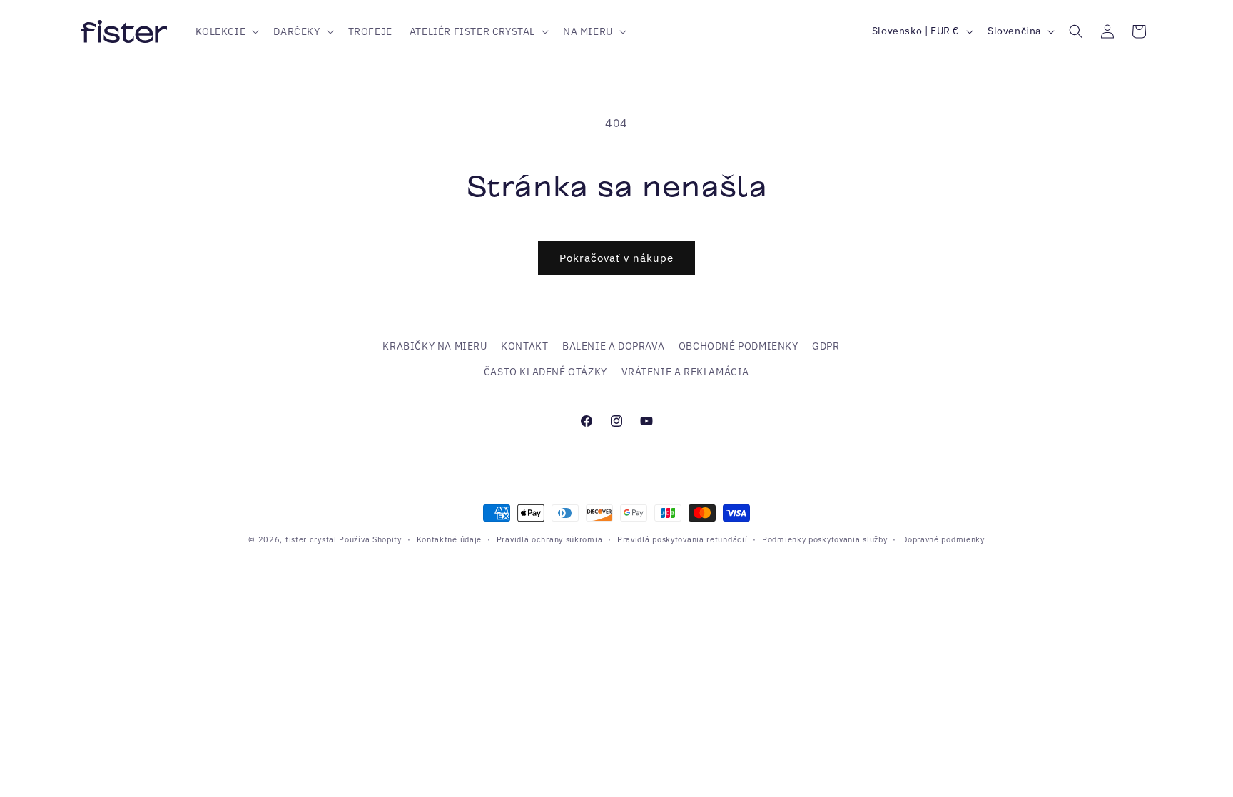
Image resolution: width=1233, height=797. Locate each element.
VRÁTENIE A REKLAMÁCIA (685, 371)
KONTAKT (524, 346)
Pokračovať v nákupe (616, 258)
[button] (226, 31)
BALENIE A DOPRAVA (613, 346)
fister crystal (312, 539)
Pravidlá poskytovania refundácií (682, 539)
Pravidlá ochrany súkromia (550, 539)
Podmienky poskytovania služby (824, 539)
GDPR (825, 346)
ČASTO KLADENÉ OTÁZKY (545, 371)
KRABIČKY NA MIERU (434, 346)
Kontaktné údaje (449, 539)
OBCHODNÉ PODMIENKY (738, 346)
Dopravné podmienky (943, 539)
